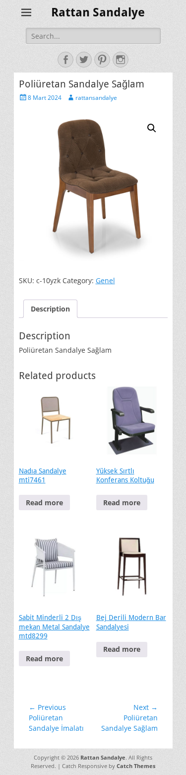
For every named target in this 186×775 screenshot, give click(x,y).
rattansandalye (96, 97)
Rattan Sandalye (98, 12)
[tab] (50, 309)
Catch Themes (136, 766)
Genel (105, 280)
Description (50, 308)
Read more (44, 502)
